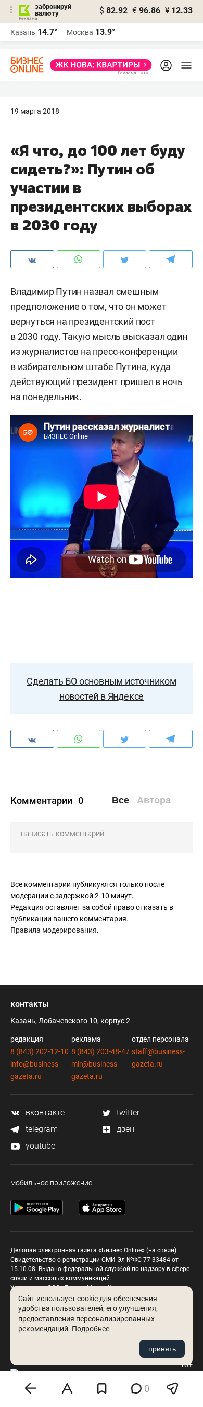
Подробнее (90, 1328)
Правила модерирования (53, 930)
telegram (40, 1129)
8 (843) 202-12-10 (39, 1051)
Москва (80, 32)
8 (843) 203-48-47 (100, 1051)
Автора (154, 800)
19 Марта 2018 (34, 111)
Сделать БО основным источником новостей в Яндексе (101, 689)
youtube (39, 1146)
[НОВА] (98, 65)
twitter (127, 1112)
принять (162, 1349)
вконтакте (44, 1112)
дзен (124, 1129)
